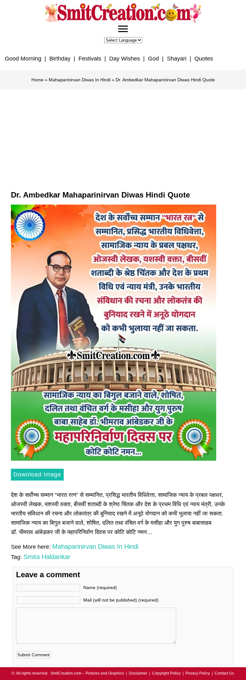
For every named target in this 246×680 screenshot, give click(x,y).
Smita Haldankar (46, 556)
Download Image (37, 474)
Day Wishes (124, 58)
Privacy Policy (197, 673)
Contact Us (224, 673)
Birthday (59, 58)
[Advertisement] (123, 137)
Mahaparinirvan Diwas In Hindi (80, 79)
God (153, 58)
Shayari (176, 58)
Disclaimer (138, 673)
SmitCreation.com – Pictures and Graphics (87, 673)
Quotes (203, 58)
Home (37, 79)
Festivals (89, 58)
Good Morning (23, 58)
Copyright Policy (166, 673)
